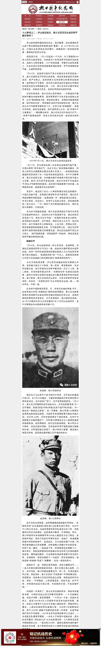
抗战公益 (73, 19)
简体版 (24, 2)
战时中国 (62, 16)
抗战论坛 (50, 25)
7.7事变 (38, 29)
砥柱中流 (28, 25)
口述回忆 (39, 19)
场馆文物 (62, 25)
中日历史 (39, 16)
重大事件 (62, 22)
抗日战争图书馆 (62, 19)
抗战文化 (73, 25)
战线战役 (73, 16)
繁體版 (30, 2)
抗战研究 (39, 25)
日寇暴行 (50, 22)
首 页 (28, 16)
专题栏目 (73, 22)
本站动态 (28, 22)
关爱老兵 (50, 19)
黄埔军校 (39, 22)
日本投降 (50, 16)
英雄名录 (28, 19)
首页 (25, 29)
